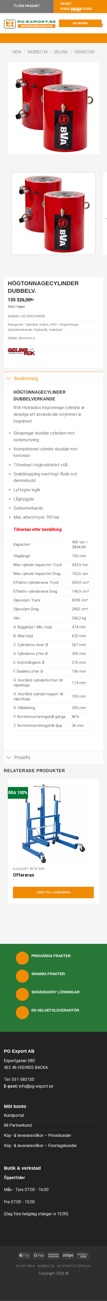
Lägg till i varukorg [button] (53, 892)
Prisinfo (22, 757)
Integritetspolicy (74, 1266)
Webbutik (37, 51)
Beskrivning (26, 378)
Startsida (25, 1266)
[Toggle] (9, 379)
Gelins (61, 51)
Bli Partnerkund (18, 1125)
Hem (16, 51)
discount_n (26, 338)
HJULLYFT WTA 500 (28, 868)
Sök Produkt (28, 6)
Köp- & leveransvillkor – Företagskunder (40, 1145)
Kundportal (14, 1115)
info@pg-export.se (36, 1086)
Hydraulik (40, 330)
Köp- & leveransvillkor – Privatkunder (37, 1135)
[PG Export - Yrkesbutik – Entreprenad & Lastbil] (30, 24)
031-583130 (23, 1079)
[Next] (27, 159)
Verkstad (84, 51)
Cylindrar (31, 324)
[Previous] (13, 159)
